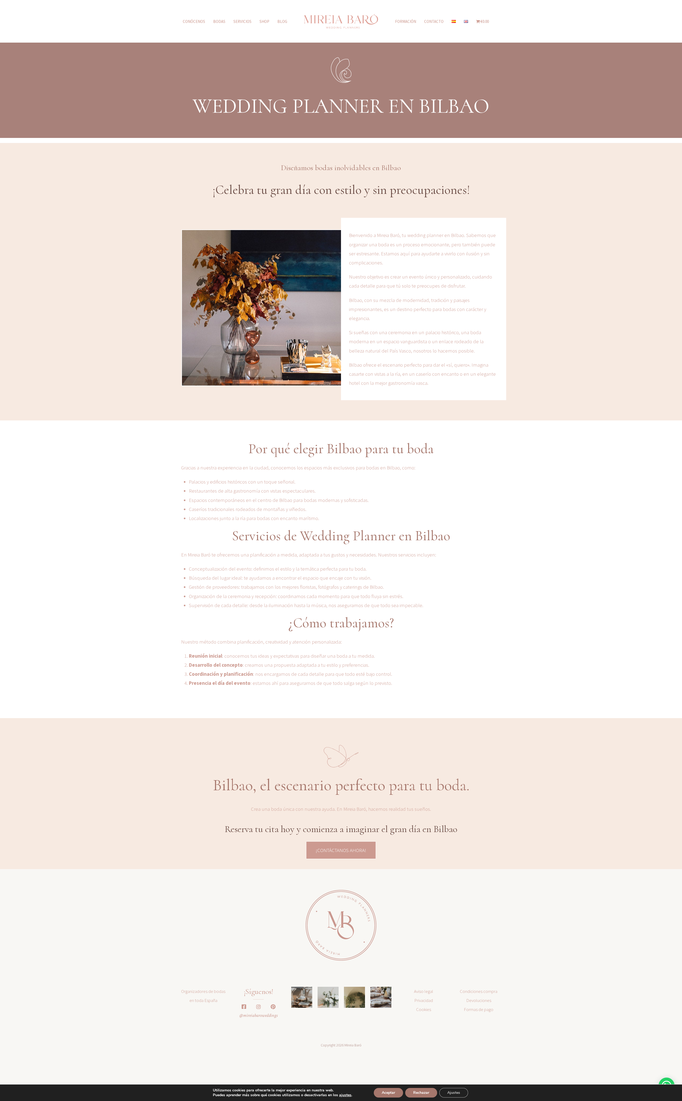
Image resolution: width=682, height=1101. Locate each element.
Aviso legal (423, 991)
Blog (282, 21)
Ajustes (453, 1092)
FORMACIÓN (405, 21)
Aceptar (388, 1092)
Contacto (434, 21)
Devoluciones (478, 1000)
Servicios (242, 21)
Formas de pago (478, 1009)
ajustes (345, 1095)
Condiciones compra (478, 991)
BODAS (219, 21)
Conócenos (194, 21)
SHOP (264, 21)
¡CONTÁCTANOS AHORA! (341, 850)
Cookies (423, 1009)
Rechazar (421, 1092)
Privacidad (423, 1000)
